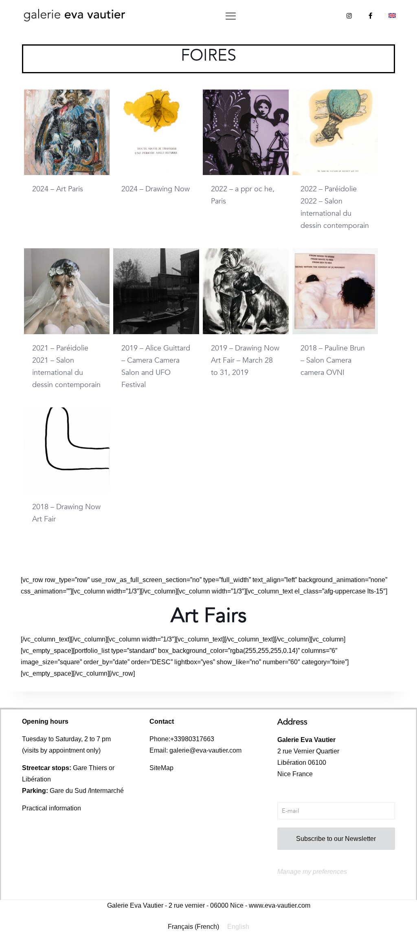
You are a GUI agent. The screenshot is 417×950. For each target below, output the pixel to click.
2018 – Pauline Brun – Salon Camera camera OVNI (333, 360)
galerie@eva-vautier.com (205, 750)
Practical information (51, 808)
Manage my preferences (312, 871)
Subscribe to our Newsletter (336, 838)
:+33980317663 (191, 738)
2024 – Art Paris (57, 189)
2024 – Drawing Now (155, 189)
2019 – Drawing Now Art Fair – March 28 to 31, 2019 (245, 360)
